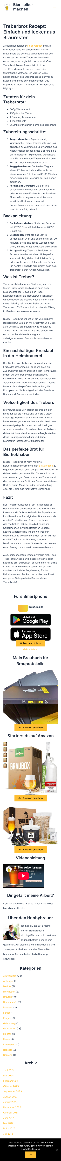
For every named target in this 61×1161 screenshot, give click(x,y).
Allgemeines (10, 975)
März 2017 (9, 1128)
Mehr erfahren (30, 649)
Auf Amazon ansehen (30, 727)
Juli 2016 (8, 1133)
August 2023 (10, 1096)
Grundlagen (9, 1028)
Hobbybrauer (34, 45)
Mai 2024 (8, 1075)
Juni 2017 (8, 1118)
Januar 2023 (10, 1102)
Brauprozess (46, 465)
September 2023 (12, 1091)
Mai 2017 (8, 1123)
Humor (7, 1039)
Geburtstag (9, 1023)
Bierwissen (9, 991)
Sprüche (7, 1055)
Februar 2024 (10, 1080)
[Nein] (57, 1149)
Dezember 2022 (12, 1107)
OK (30, 1154)
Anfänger (8, 981)
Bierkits (7, 986)
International (10, 1044)
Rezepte (7, 1049)
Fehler (6, 1012)
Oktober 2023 (11, 1086)
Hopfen (7, 1033)
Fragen (7, 1018)
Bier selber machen (23, 6)
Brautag (7, 996)
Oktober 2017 (10, 1112)
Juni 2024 (8, 1070)
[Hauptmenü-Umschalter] (54, 7)
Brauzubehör (10, 1002)
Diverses (8, 1007)
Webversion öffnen (30, 643)
